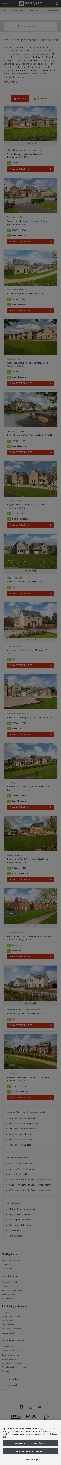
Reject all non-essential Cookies (30, 1451)
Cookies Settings (30, 1460)
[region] (30, 1442)
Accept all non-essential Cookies (30, 1443)
